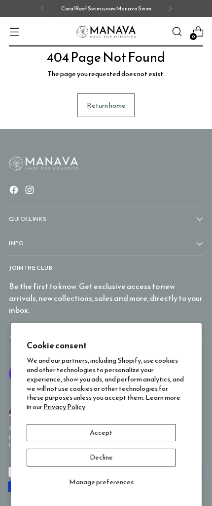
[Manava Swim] (106, 32)
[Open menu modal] (14, 32)
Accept (101, 432)
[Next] (170, 8)
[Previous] (42, 8)
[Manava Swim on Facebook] (15, 191)
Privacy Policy (64, 406)
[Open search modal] (177, 32)
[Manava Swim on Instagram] (30, 191)
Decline (101, 457)
